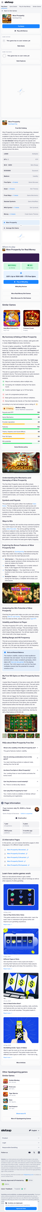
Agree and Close (21, 1208)
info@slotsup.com (28, 1174)
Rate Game (21, 46)
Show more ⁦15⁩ (21, 1113)
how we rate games (17, 662)
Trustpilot (20, 1189)
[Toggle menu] (2, 2)
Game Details (13, 6)
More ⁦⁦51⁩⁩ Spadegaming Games (21, 1118)
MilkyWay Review (21, 286)
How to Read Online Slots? (12, 1003)
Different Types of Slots (11, 959)
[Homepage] (9, 2)
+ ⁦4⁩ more (11, 189)
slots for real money (13, 616)
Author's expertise (26, 813)
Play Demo (4, 6)
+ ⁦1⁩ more (15, 195)
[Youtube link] (29, 1152)
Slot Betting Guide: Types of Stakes (15, 1048)
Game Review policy (21, 447)
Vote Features (21, 61)
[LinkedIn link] (39, 1152)
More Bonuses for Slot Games (21, 298)
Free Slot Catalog (21, 128)
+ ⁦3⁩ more (15, 182)
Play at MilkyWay (22, 282)
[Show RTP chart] (8, 159)
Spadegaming (12, 124)
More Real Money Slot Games (21, 293)
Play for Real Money (24, 6)
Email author (22, 818)
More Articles (21, 1062)
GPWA (31, 1180)
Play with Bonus (22, 31)
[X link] (34, 1152)
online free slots (11, 529)
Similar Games (37, 6)
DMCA (7, 1184)
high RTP (33, 619)
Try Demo (21, 26)
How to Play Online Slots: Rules (14, 915)
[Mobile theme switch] (39, 2)
